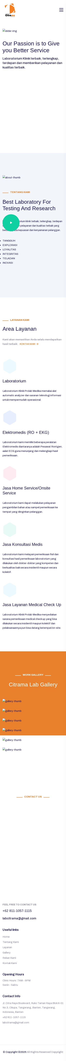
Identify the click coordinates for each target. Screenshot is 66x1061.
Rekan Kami (9, 957)
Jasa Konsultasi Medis (22, 544)
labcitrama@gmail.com (19, 918)
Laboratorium (14, 381)
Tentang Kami (11, 942)
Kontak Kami (27, 344)
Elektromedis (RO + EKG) (26, 432)
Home (6, 936)
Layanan (7, 947)
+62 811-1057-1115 (17, 911)
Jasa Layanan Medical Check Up (32, 604)
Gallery (6, 952)
